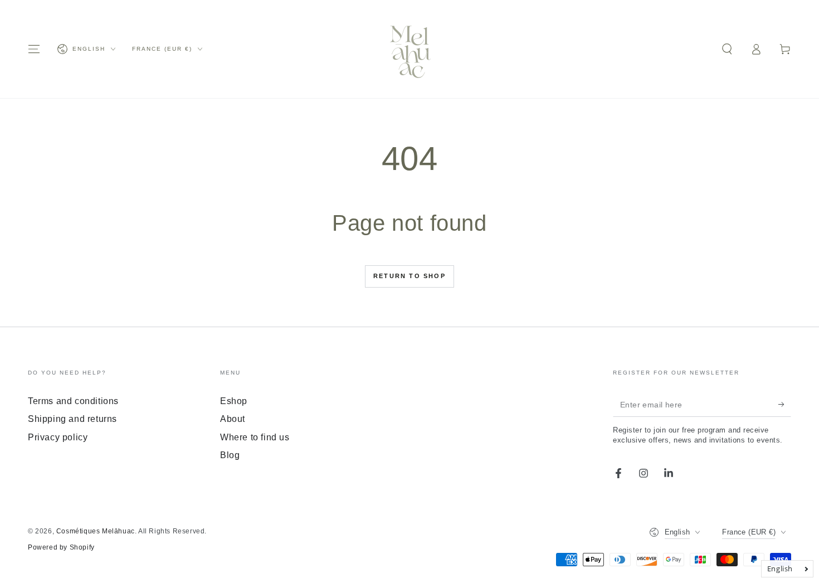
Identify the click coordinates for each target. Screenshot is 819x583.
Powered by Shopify (61, 547)
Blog (230, 455)
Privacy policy (57, 437)
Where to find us (255, 437)
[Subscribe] (784, 404)
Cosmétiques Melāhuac (95, 531)
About (232, 419)
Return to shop (409, 276)
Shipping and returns (72, 419)
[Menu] (34, 49)
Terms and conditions (73, 401)
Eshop (233, 401)
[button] (727, 49)
